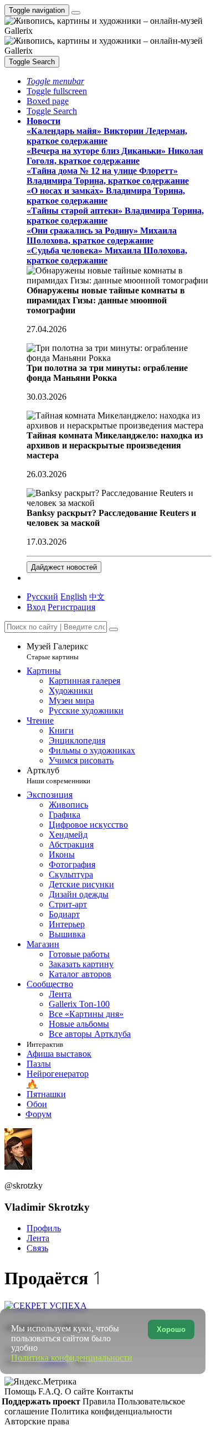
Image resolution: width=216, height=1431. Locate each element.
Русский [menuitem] (42, 596)
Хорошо (171, 1329)
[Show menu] (75, 12)
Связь (37, 1248)
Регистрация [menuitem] (71, 607)
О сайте (80, 1391)
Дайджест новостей (64, 567)
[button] (55, 81)
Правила (100, 1401)
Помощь (21, 1391)
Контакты (114, 1391)
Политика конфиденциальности (111, 1411)
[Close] (113, 629)
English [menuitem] (73, 596)
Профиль (44, 1228)
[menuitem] (97, 596)
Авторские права (36, 1421)
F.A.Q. (51, 1391)
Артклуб (58, 775)
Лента (38, 1238)
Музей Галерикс (57, 651)
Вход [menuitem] (36, 607)
